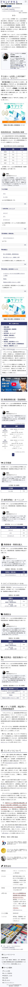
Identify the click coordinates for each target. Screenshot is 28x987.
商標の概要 (6, 327)
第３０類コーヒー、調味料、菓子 (11, 605)
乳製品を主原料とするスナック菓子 (11, 282)
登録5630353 (5, 440)
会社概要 (6, 977)
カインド (8, 7)
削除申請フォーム (20, 827)
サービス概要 (7, 971)
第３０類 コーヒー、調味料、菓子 (11, 257)
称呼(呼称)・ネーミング (9, 208)
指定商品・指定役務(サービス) (10, 269)
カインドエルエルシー (16, 7)
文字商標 (5, 189)
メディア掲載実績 (8, 973)
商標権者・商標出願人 (8, 233)
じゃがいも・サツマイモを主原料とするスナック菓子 (12, 10)
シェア (9, 6)
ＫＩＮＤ (5, 197)
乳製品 (4, 279)
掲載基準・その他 (8, 975)
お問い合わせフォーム (17, 910)
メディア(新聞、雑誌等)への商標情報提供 (14, 343)
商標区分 (5, 249)
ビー (4, 216)
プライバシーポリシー (9, 982)
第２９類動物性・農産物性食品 (10, 601)
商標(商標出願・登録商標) (10, 329)
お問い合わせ (5, 833)
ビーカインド (6, 219)
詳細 (25, 203)
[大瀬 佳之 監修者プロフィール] (20, 56)
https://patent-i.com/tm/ (11, 763)
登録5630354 (5, 429)
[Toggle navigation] (26, 1)
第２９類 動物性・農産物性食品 (8, 9)
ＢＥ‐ (4, 7)
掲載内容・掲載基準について (11, 345)
